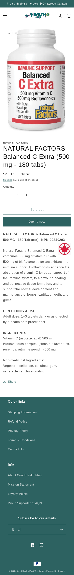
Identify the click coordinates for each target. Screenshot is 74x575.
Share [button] (12, 381)
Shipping (7, 180)
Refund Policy (17, 421)
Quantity (8, 186)
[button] (5, 15)
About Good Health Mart (25, 475)
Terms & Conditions (21, 440)
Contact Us (16, 449)
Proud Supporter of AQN (25, 503)
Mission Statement (21, 484)
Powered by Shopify (55, 571)
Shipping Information (22, 412)
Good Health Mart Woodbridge (31, 571)
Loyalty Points (18, 493)
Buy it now (37, 221)
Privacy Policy (18, 430)
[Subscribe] (61, 529)
